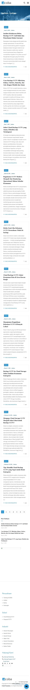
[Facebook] (5, 663)
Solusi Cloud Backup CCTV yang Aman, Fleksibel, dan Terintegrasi (14, 129)
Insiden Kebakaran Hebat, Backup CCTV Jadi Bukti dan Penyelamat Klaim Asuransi (13, 36)
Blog (6, 27)
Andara (12, 30)
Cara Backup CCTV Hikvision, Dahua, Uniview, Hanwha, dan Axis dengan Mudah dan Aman (14, 83)
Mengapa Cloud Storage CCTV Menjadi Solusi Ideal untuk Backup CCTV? (14, 420)
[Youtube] (12, 663)
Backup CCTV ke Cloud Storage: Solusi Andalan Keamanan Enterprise (14, 373)
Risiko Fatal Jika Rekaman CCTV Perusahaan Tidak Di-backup (13, 230)
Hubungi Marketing (9, 657)
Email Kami (6, 661)
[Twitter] (9, 663)
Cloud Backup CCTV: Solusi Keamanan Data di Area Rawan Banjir (14, 277)
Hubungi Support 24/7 (9, 659)
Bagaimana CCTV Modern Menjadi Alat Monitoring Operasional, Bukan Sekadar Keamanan (13, 180)
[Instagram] (7, 663)
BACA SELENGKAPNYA (11, 66)
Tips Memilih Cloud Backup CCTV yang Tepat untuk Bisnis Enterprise (14, 470)
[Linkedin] (2, 663)
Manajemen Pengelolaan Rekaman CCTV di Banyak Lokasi (12, 324)
